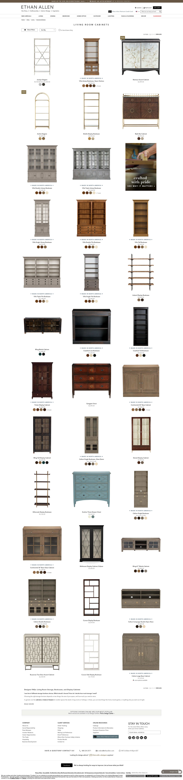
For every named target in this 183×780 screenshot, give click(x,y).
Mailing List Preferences (65, 732)
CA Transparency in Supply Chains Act (95, 772)
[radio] (40, 84)
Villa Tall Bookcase (141, 242)
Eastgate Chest (92, 403)
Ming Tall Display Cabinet (42, 458)
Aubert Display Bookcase (140, 295)
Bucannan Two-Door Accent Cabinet (42, 675)
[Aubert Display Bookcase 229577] (141, 272)
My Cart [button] (157, 7)
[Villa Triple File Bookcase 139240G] (42, 272)
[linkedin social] (145, 737)
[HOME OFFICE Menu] (87, 16)
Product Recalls (62, 739)
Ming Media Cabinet (42, 349)
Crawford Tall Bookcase (141, 351)
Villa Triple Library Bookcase (91, 188)
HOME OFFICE (81, 16)
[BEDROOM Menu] (70, 16)
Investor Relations (27, 732)
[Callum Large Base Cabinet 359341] (141, 652)
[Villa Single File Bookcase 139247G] (91, 272)
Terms (24, 778)
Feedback (66, 765)
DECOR (143, 16)
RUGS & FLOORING (127, 16)
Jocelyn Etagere (42, 80)
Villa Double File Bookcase (91, 242)
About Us (25, 726)
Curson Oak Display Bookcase (91, 675)
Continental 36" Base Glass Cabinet (42, 568)
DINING (52, 16)
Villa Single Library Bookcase (42, 242)
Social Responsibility (28, 728)
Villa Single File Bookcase (91, 296)
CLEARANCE (157, 16)
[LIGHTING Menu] (115, 16)
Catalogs (95, 726)
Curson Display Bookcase (91, 620)
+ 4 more (98, 86)
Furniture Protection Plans (100, 730)
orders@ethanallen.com (106, 751)
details (83, 1)
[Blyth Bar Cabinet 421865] (141, 111)
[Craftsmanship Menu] (39, 10)
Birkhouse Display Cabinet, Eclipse (91, 566)
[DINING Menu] (56, 16)
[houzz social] (141, 737)
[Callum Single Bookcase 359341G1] (141, 489)
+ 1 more (98, 193)
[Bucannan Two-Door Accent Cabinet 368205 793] (42, 652)
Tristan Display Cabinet (42, 405)
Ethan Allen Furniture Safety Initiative (69, 737)
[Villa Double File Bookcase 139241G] (91, 218)
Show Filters (31, 30)
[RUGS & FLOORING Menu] (135, 16)
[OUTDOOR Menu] (101, 16)
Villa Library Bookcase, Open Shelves (91, 81)
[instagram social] (129, 737)
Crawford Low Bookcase (91, 351)
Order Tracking (62, 726)
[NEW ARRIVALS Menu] (32, 16)
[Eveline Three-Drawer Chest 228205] (91, 489)
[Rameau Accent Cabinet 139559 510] (141, 57)
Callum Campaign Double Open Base (140, 622)
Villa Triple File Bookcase (42, 296)
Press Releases (26, 730)
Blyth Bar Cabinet (141, 134)
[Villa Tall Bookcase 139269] (141, 218)
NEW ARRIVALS (26, 16)
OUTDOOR (97, 16)
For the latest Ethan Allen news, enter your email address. (138, 727)
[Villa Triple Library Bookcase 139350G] (91, 164)
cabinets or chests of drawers (44, 700)
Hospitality (25, 739)
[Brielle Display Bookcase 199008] (91, 111)
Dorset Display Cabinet (141, 458)
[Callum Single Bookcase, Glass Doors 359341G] (91, 435)
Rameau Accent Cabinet (141, 80)
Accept (152, 776)
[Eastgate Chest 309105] (91, 380)
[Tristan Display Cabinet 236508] (42, 380)
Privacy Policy (38, 772)
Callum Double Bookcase (42, 622)
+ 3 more (147, 410)
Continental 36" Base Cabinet (141, 405)
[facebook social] (133, 737)
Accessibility (46, 772)
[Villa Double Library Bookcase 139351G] (42, 164)
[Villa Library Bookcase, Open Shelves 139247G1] (91, 57)
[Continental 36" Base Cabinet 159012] (141, 380)
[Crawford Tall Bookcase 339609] (141, 326)
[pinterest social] (137, 737)
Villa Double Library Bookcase (42, 188)
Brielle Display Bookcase (91, 134)
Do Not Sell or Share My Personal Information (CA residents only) (67, 772)
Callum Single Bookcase (141, 513)
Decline (171, 776)
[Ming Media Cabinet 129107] (42, 326)
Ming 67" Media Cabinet (141, 566)
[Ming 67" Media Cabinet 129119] (141, 543)
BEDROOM (66, 16)
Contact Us (61, 742)
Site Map (128, 772)
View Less (159, 34)
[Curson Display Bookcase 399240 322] (91, 597)
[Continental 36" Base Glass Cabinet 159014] (42, 543)
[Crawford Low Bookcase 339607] (91, 326)
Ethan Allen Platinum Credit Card (107, 737)
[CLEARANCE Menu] (162, 16)
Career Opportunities (28, 735)
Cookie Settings (121, 772)
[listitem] (141, 169)
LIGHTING (111, 16)
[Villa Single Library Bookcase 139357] (42, 218)
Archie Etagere (42, 134)
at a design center (111, 1)
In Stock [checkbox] (63, 30)
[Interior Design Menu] (50, 10)
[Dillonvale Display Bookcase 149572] (42, 489)
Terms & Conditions (111, 772)
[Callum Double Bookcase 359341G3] (42, 597)
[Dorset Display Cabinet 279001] (141, 435)
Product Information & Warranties (103, 728)
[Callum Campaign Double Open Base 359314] (141, 597)
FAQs (59, 730)
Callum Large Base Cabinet (141, 676)
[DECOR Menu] (147, 16)
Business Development (29, 742)
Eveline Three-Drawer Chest (91, 512)
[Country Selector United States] (138, 11)
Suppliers (96, 732)
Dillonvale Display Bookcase (42, 512)
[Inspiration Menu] (59, 10)
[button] (147, 8)
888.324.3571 (86, 751)
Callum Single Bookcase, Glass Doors (91, 459)
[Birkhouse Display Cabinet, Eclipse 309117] (91, 543)
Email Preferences (63, 735)
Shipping (60, 728)
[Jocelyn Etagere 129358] (42, 57)
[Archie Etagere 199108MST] (42, 111)
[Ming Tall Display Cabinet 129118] (42, 435)
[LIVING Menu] (44, 16)
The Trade (25, 737)
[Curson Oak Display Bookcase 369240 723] (91, 652)
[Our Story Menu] (28, 10)
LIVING (41, 16)
